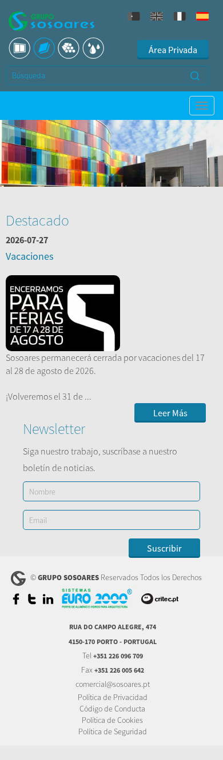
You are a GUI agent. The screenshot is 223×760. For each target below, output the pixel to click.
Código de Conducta (112, 708)
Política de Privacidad (113, 697)
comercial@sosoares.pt (112, 684)
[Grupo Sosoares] (51, 22)
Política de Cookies (112, 720)
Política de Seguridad (112, 731)
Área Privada (173, 49)
